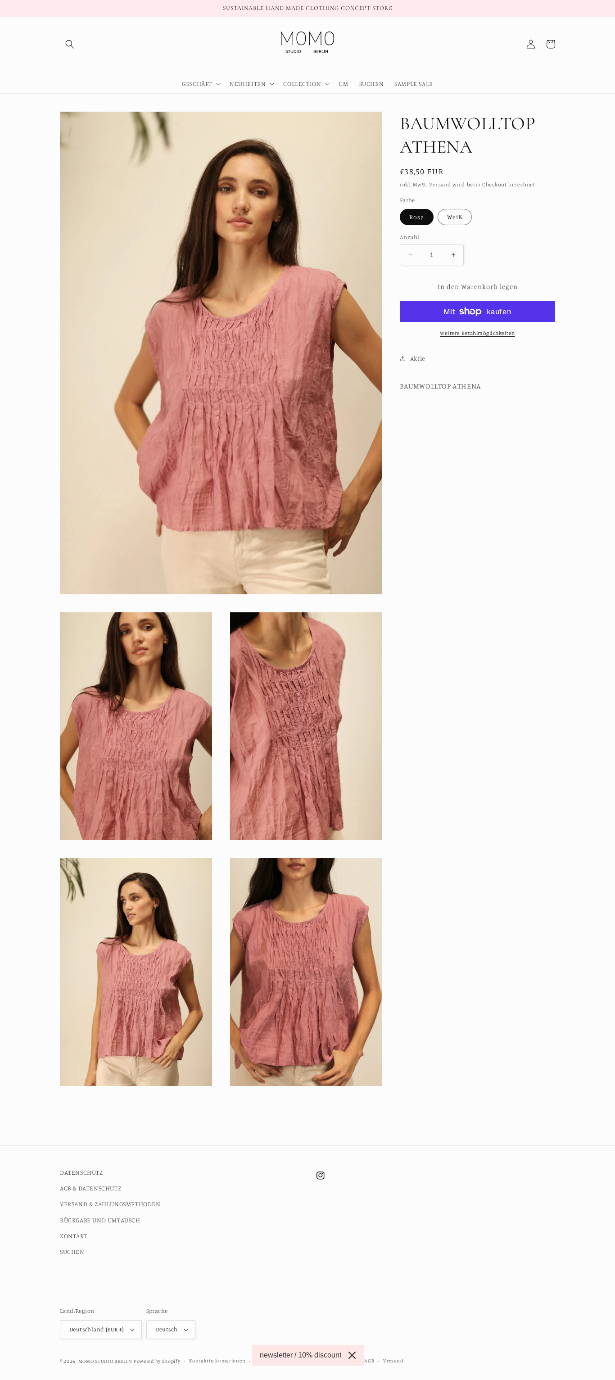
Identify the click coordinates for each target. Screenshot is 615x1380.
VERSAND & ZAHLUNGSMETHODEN (110, 1204)
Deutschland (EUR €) (96, 1329)
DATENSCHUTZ (81, 1172)
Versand (440, 184)
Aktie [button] (417, 358)
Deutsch (167, 1329)
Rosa (416, 217)
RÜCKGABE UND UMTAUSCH (100, 1220)
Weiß (454, 217)
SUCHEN (72, 1251)
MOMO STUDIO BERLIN (105, 1361)
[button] (70, 44)
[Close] (352, 1355)
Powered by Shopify (157, 1361)
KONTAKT (73, 1236)
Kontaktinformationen (217, 1360)
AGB (369, 1360)
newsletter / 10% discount (300, 1355)
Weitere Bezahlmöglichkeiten (477, 333)
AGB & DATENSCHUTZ (90, 1188)
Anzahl (409, 236)
